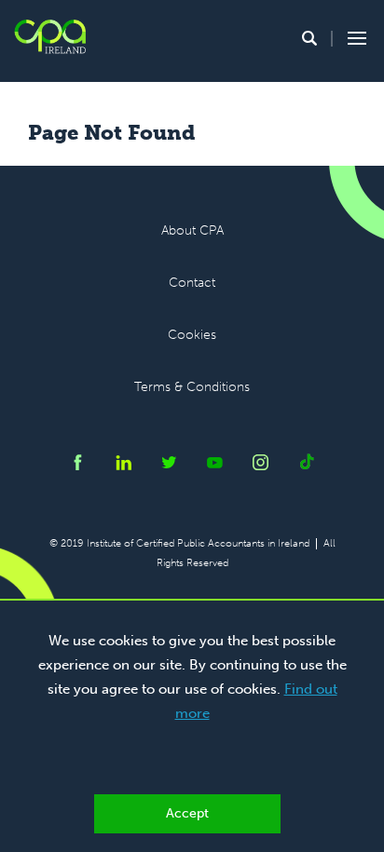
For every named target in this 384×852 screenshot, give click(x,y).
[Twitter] (169, 465)
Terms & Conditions (192, 387)
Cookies (192, 335)
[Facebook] (77, 465)
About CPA (192, 230)
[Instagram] (260, 465)
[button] (309, 38)
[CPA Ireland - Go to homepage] (50, 37)
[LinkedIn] (123, 465)
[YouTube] (214, 465)
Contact (192, 283)
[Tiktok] (306, 465)
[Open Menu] (354, 38)
